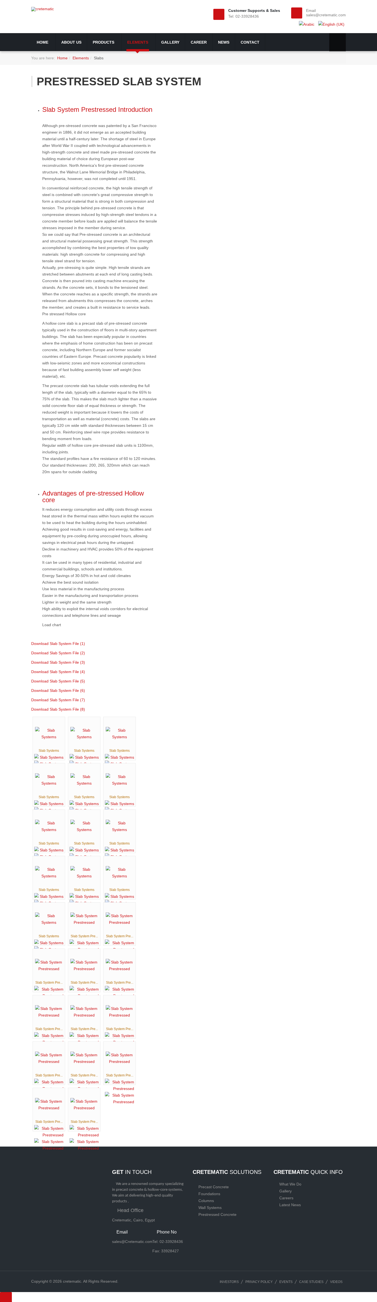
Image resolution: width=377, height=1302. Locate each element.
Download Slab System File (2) (58, 653)
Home (43, 42)
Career (199, 42)
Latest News (290, 1205)
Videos (336, 1282)
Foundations (209, 1194)
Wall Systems (210, 1207)
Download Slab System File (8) (58, 709)
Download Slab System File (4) (58, 671)
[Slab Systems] (49, 733)
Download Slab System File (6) (58, 690)
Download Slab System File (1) (58, 643)
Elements (138, 42)
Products (104, 42)
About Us (71, 42)
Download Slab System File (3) (58, 662)
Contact (250, 42)
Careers (286, 1198)
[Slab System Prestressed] (84, 919)
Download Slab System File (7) (58, 700)
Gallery (170, 42)
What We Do (290, 1184)
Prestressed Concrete (217, 1214)
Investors (229, 1282)
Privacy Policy (259, 1282)
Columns (206, 1200)
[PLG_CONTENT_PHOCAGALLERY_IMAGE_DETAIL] (48, 757)
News (223, 42)
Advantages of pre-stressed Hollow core (93, 496)
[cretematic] (42, 9)
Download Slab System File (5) (58, 681)
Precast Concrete (213, 1187)
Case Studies (311, 1282)
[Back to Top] (6, 1297)
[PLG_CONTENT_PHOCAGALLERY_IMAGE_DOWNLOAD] (119, 1098)
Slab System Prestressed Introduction (97, 109)
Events (286, 1282)
